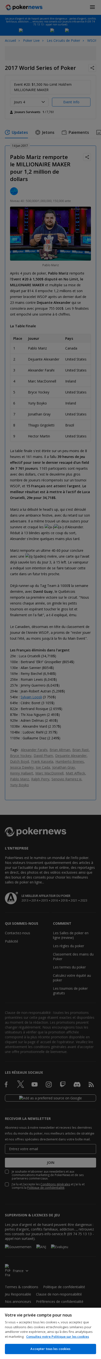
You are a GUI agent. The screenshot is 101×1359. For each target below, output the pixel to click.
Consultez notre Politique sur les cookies (57, 1336)
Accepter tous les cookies (50, 1349)
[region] (50, 1333)
